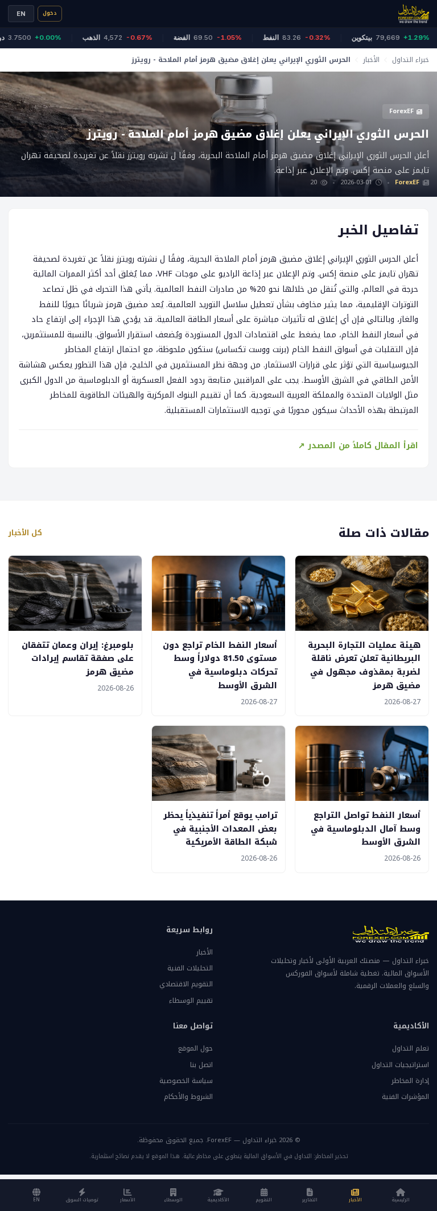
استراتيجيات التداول (400, 1065)
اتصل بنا (201, 1065)
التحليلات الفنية (190, 968)
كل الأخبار (25, 533)
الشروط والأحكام (188, 1096)
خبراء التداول (410, 59)
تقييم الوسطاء (191, 1000)
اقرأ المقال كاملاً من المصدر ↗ (358, 445)
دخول (50, 13)
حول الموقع (195, 1048)
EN (21, 14)
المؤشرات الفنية (405, 1096)
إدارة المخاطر (410, 1080)
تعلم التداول (410, 1048)
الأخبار (371, 59)
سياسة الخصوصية (186, 1080)
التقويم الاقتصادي (186, 984)
